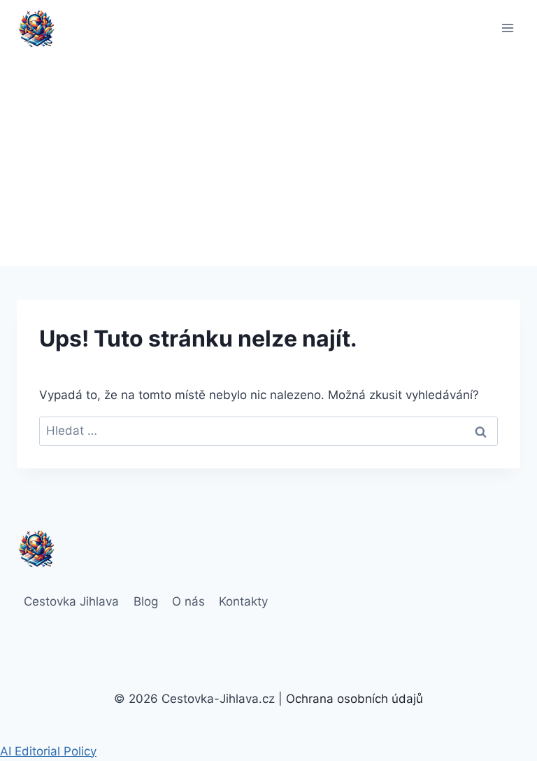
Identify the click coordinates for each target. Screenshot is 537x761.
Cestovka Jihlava (71, 601)
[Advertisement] (268, 161)
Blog (146, 601)
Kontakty (243, 601)
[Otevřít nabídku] (507, 28)
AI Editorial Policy (48, 751)
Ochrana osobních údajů (354, 699)
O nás (188, 601)
